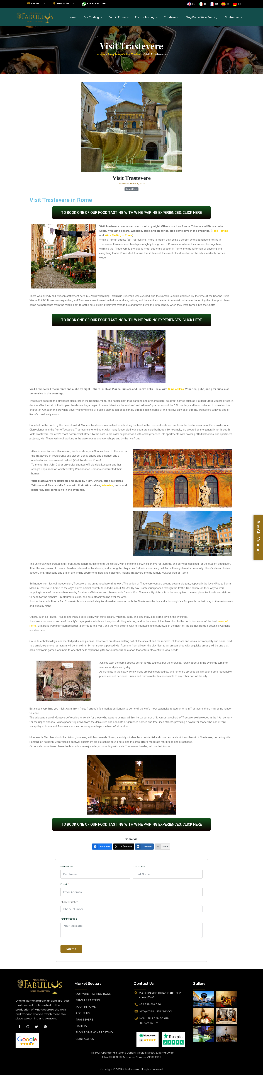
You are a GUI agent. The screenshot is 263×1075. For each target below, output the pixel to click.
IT (205, 4)
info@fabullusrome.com (156, 1011)
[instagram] (27, 1026)
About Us (83, 1013)
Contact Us (38, 3)
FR (216, 4)
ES (228, 4)
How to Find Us (65, 3)
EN (193, 4)
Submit (71, 949)
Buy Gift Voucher (258, 537)
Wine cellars (176, 389)
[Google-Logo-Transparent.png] (42, 1040)
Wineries (107, 485)
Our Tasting (91, 17)
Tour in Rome (117, 17)
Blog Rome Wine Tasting (201, 17)
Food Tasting (220, 230)
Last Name (139, 866)
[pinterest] (45, 1026)
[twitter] (36, 1026)
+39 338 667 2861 (96, 3)
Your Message (68, 918)
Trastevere (171, 17)
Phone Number (69, 902)
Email (63, 884)
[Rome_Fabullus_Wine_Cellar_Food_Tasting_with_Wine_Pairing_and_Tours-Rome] (147, 1039)
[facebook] (19, 1026)
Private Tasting (145, 17)
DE (239, 4)
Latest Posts (131, 189)
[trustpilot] (173, 1039)
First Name (66, 866)
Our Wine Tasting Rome (93, 994)
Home (72, 17)
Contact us (232, 17)
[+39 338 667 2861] (84, 4)
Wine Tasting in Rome (118, 235)
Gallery (81, 1026)
